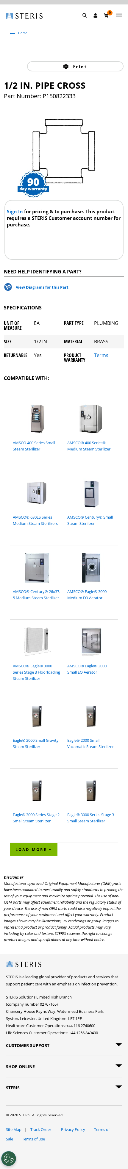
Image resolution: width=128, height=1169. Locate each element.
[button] (87, 22)
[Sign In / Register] (95, 15)
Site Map (13, 1129)
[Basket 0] (106, 15)
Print (79, 66)
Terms (101, 356)
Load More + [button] (33, 849)
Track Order (41, 1129)
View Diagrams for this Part (42, 287)
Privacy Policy (73, 1129)
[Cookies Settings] (8, 1158)
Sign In (15, 211)
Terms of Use (33, 1139)
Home (22, 33)
